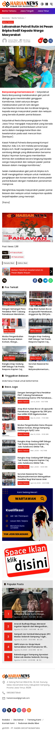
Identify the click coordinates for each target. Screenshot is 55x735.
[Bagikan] (50, 41)
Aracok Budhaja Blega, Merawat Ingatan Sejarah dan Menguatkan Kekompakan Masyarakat (30, 625)
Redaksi (6, 719)
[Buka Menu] (46, 4)
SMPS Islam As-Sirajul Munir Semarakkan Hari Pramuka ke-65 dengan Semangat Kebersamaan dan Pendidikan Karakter (30, 645)
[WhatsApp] (50, 280)
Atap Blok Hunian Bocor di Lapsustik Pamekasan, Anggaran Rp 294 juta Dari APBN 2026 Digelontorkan (40, 312)
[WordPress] (19, 710)
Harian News (13, 40)
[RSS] (29, 710)
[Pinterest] (14, 710)
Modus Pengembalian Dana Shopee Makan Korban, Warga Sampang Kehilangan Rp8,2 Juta (12, 339)
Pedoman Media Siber (28, 723)
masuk (16, 381)
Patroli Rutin (17, 252)
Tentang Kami (34, 719)
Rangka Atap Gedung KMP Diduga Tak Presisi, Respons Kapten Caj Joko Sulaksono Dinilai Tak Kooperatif (40, 339)
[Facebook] (35, 280)
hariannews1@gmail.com (18, 698)
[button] (42, 4)
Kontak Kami (8, 723)
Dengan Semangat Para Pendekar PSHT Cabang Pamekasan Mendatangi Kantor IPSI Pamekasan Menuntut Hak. (14, 312)
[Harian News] (20, 4)
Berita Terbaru (8, 22)
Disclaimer (18, 719)
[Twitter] (40, 280)
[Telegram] (45, 280)
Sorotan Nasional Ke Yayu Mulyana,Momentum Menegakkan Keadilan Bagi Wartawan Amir (39, 367)
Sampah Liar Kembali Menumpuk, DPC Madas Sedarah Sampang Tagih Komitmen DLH (32, 635)
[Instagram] (24, 710)
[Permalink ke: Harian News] (5, 40)
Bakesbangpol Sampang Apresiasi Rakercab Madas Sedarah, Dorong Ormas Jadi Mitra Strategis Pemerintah (31, 656)
